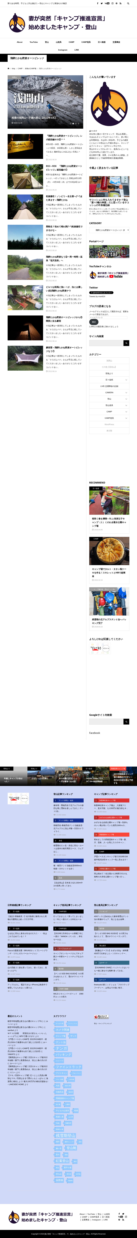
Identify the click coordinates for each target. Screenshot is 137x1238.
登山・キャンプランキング (103, 1023)
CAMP (71, 42)
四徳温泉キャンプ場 (65, 1098)
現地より (109, 373)
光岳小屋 (68, 1086)
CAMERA (109, 392)
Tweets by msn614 (97, 296)
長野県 (59, 1180)
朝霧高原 (68, 1123)
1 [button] (70, 123)
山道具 (59, 42)
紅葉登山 (62, 1161)
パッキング (63, 1054)
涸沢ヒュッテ (69, 1142)
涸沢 (58, 1142)
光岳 (58, 1086)
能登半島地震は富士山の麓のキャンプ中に (25, 1021)
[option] (45, 102)
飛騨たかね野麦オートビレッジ (27, 58)
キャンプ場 (60, 1036)
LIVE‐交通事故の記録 (109, 386)
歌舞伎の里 (59, 1129)
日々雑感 (101, 42)
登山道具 (109, 405)
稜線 (66, 1154)
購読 (94, 322)
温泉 (80, 1142)
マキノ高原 (59, 1079)
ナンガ (61, 1048)
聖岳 (57, 1168)
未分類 (109, 431)
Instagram (62, 50)
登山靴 (71, 1148)
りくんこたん (72, 1023)
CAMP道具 (86, 42)
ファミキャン (61, 1073)
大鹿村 (67, 1104)
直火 (58, 1155)
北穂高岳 (59, 1092)
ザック (73, 1036)
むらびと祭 (59, 1023)
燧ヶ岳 (59, 1148)
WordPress (109, 424)
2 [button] (73, 123)
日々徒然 (109, 380)
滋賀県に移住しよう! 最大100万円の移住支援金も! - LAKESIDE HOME (28, 1081)
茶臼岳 (69, 1174)
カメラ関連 (62, 1029)
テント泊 (61, 1042)
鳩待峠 (70, 1180)
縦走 (75, 1161)
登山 (47, 42)
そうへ (13, 1072)
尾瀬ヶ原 (59, 1117)
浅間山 (109, 361)
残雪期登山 (65, 1135)
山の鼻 (70, 1117)
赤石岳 (78, 1174)
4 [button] (78, 123)
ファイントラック (69, 1067)
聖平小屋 (67, 1168)
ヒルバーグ (59, 1061)
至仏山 (59, 1174)
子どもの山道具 (62, 1111)
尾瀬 (76, 1111)
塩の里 (58, 1104)
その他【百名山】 (109, 367)
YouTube (34, 42)
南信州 (70, 1092)
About (19, 42)
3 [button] (75, 123)
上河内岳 (71, 1079)
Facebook (94, 732)
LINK (77, 50)
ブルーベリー (76, 1073)
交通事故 (116, 42)
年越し (58, 1123)
